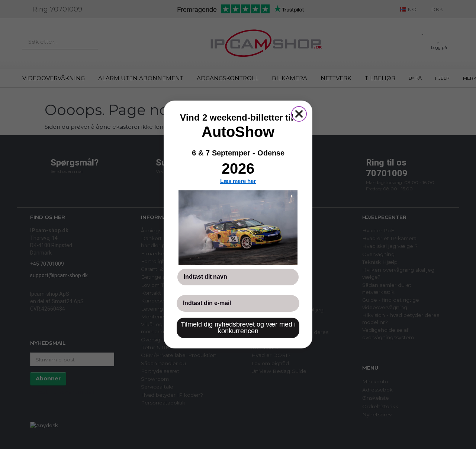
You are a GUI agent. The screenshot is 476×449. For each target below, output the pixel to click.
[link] (238, 227)
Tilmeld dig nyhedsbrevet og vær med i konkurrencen (238, 328)
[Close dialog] (299, 113)
